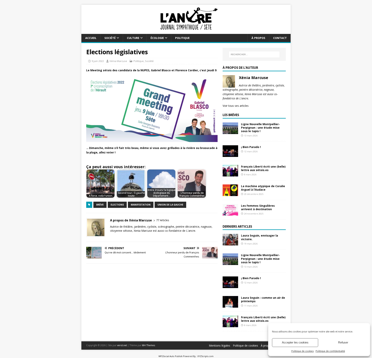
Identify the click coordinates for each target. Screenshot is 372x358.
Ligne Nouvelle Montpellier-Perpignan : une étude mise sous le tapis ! (260, 127)
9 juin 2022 (98, 61)
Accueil (90, 38)
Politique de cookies (302, 351)
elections (117, 204)
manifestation (141, 204)
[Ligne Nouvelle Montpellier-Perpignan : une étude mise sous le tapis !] (230, 131)
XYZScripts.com (205, 356)
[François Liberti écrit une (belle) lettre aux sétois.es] (230, 174)
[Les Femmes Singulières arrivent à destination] (230, 213)
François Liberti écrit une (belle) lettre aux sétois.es (263, 168)
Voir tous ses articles (236, 106)
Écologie (157, 38)
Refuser (343, 342)
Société (110, 38)
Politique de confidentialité (330, 351)
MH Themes (148, 345)
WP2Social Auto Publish (170, 356)
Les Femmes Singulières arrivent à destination (258, 207)
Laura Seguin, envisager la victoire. (259, 237)
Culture (133, 38)
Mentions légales (219, 345)
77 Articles (162, 220)
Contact (280, 38)
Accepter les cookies (295, 342)
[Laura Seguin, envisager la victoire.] (230, 243)
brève (100, 204)
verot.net (122, 345)
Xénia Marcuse (118, 61)
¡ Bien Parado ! (251, 147)
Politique (182, 38)
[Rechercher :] (254, 54)
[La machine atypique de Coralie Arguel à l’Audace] (230, 193)
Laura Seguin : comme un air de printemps (263, 299)
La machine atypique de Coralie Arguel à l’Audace (263, 187)
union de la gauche (170, 204)
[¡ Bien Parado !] (230, 154)
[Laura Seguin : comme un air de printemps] (230, 305)
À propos (258, 38)
